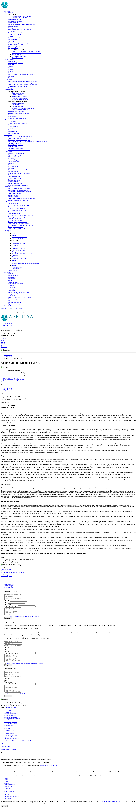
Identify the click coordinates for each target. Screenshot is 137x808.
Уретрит (14, 235)
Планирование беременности (21, 16)
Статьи (6, 793)
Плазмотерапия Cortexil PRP (21, 110)
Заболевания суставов (15, 193)
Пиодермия (11, 76)
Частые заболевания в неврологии (19, 150)
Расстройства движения (15, 145)
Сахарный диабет (13, 294)
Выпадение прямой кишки (16, 153)
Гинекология (8, 12)
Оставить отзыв (9, 587)
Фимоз (14, 265)
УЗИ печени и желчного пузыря (18, 223)
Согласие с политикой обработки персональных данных (25, 616)
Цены (2, 340)
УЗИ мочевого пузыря (15, 220)
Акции (3, 342)
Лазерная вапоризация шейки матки (19, 29)
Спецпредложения (10, 713)
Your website (8, 604)
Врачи (3, 343)
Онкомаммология (13, 133)
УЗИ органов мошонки (15, 227)
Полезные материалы (11, 735)
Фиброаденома (13, 126)
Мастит (10, 128)
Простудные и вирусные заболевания (20, 188)
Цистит (14, 233)
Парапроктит (12, 163)
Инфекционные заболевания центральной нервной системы (27, 141)
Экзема (10, 66)
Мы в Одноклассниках (11, 738)
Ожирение (11, 295)
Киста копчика (13, 171)
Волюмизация (12, 116)
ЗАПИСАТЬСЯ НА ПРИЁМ (10, 378)
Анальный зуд (12, 160)
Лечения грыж (12, 282)
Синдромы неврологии (15, 148)
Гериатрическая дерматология (17, 73)
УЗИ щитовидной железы (16, 208)
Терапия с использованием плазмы (23, 108)
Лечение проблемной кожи (16, 111)
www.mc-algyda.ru (6, 576)
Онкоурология (12, 270)
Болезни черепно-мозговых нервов (19, 140)
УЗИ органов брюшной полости (18, 205)
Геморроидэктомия (14, 180)
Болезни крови (13, 197)
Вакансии (7, 790)
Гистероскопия (13, 23)
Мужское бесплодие (18, 248)
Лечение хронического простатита (23, 247)
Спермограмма (16, 268)
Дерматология (9, 59)
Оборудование (9, 791)
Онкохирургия (13, 289)
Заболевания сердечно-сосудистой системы (22, 198)
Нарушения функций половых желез (20, 299)
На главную (8, 355)
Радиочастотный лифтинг (20, 99)
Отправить (8, 618)
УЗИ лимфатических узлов (16, 228)
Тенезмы (11, 175)
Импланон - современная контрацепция (21, 43)
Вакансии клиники (10, 723)
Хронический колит (14, 161)
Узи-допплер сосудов (15, 203)
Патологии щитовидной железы (18, 292)
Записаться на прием (11, 727)
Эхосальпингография (15, 21)
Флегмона (11, 285)
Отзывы (3, 345)
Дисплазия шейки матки (19, 56)
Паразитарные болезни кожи (17, 78)
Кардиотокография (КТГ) (16, 44)
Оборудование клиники (12, 719)
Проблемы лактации (14, 304)
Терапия (7, 186)
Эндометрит (12, 41)
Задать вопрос (8, 586)
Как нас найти (9, 733)
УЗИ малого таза (13, 207)
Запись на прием (9, 584)
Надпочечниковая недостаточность (19, 297)
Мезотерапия (16, 104)
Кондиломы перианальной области (19, 173)
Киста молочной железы (16, 125)
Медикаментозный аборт (16, 33)
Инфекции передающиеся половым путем (21, 24)
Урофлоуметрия (17, 267)
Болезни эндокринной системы (18, 200)
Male (5, 602)
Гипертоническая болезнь (16, 88)
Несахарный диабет (14, 302)
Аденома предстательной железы (22, 253)
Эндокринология (9, 290)
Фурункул (11, 287)
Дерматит (11, 64)
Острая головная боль (15, 143)
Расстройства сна (13, 146)
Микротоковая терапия (19, 96)
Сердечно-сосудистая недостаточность (20, 86)
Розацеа (10, 71)
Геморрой (11, 158)
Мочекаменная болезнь (19, 237)
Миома (10, 36)
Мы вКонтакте (9, 795)
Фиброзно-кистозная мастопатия (18, 123)
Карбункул (11, 278)
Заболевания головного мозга (17, 138)
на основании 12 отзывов (9, 756)
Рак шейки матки (17, 58)
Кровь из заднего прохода (16, 155)
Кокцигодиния (13, 166)
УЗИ (5, 202)
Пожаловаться (9, 730)
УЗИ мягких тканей (14, 218)
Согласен (4, 806)
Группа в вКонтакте (10, 737)
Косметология (8, 89)
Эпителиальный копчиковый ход (18, 170)
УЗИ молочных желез (15, 213)
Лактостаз (11, 130)
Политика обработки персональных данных (18, 740)
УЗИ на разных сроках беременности (20, 217)
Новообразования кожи (15, 284)
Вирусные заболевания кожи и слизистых (21, 74)
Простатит (15, 245)
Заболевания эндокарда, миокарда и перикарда (23, 84)
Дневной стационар (10, 717)
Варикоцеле (15, 255)
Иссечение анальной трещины (18, 185)
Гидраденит (12, 277)
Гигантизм (11, 300)
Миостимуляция (17, 94)
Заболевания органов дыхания (18, 190)
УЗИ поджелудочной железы (17, 222)
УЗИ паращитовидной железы (17, 210)
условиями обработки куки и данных (112, 801)
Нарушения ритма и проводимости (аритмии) (22, 81)
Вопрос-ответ (8, 786)
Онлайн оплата (9, 305)
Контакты (4, 347)
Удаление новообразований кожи (18, 113)
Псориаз (11, 68)
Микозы (10, 69)
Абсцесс (10, 273)
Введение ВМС (13, 48)
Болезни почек (13, 195)
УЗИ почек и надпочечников (17, 212)
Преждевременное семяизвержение (23, 252)
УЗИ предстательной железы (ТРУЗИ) (20, 215)
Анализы (7, 11)
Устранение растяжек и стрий (17, 118)
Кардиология (8, 79)
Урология (7, 230)
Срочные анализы (10, 715)
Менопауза (11, 31)
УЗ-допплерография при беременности (20, 225)
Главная (3, 338)
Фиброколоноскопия (14, 178)
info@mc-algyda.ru (6, 569)
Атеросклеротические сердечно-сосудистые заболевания (26, 83)
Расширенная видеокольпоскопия (19, 28)
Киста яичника (13, 26)
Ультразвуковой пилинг (19, 98)
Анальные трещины (14, 156)
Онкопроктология (14, 176)
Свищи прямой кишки (15, 165)
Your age (7, 600)
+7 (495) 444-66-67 (6, 324)
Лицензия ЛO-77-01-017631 (48, 765)
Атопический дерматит (15, 63)
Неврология (8, 135)
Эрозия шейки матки (18, 54)
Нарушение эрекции (18, 250)
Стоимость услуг (9, 712)
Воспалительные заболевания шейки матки (26, 51)
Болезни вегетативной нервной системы (21, 136)
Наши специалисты (10, 722)
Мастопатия (12, 121)
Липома (10, 280)
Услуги (6, 778)
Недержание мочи (17, 238)
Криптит (11, 168)
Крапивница (12, 61)
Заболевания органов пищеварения (19, 191)
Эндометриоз (12, 39)
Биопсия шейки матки (15, 19)
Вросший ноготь (13, 275)
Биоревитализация (18, 103)
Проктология (8, 151)
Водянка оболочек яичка (20, 257)
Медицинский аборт (14, 34)
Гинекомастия (12, 131)
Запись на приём (9, 785)
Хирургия (7, 272)
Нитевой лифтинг (17, 106)
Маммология (8, 120)
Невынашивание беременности (18, 38)
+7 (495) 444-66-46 (6, 325)
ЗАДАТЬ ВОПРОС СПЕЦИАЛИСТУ (13, 380)
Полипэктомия (13, 181)
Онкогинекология (14, 46)
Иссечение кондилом (15, 183)
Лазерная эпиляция (18, 93)
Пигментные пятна (14, 115)
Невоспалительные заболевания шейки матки (26, 53)
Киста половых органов (19, 258)
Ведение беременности (19, 17)
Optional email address (11, 606)
